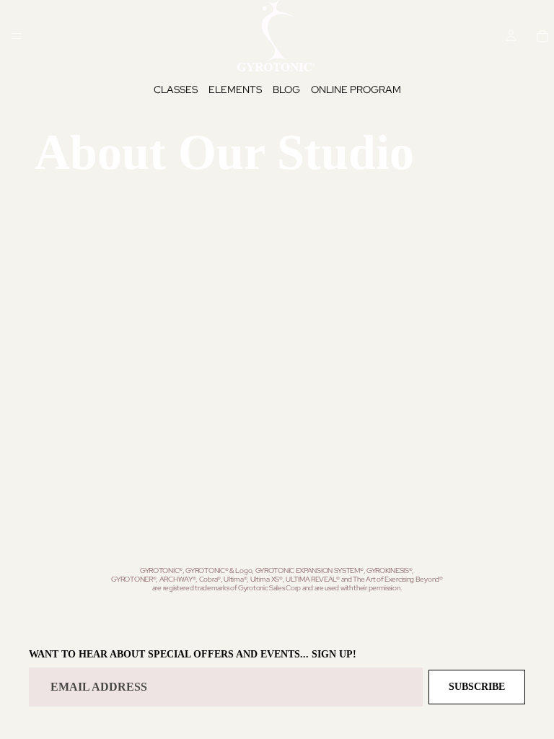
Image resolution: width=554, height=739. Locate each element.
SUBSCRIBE (477, 687)
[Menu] (16, 36)
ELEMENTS (235, 89)
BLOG (286, 89)
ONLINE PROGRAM (356, 89)
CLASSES (176, 89)
